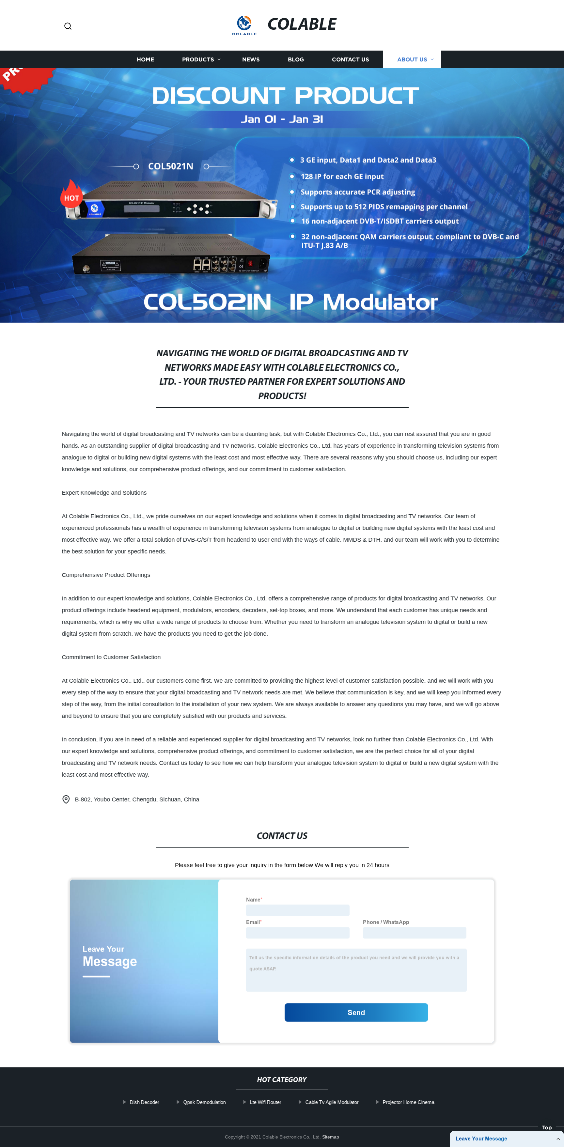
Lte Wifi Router (265, 1102)
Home (145, 59)
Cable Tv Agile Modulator (331, 1102)
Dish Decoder (144, 1102)
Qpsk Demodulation (204, 1102)
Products (198, 59)
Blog (296, 59)
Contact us (350, 59)
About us (412, 59)
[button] (68, 27)
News (251, 59)
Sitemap (330, 1136)
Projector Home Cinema (408, 1102)
